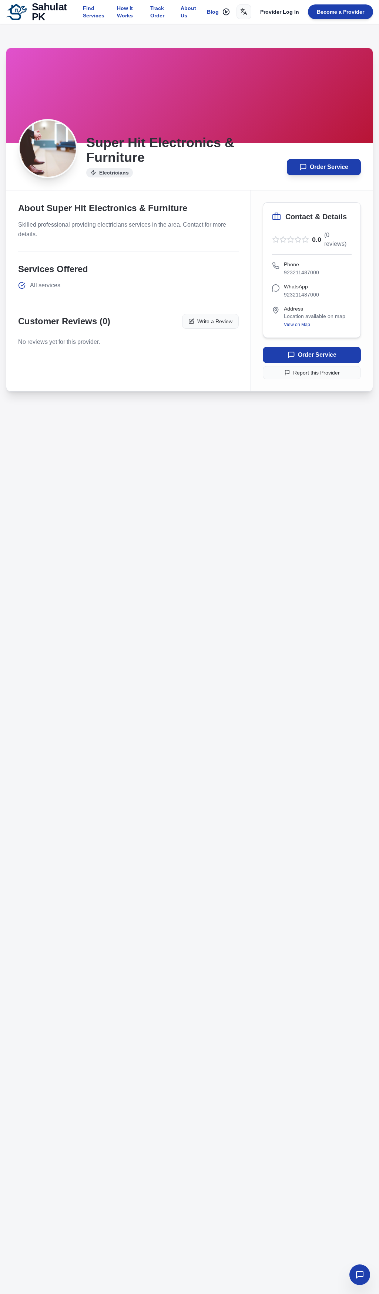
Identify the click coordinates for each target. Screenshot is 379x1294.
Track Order (157, 11)
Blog (213, 12)
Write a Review (214, 321)
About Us (188, 11)
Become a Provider (340, 12)
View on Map (297, 324)
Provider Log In (279, 12)
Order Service (329, 167)
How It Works (125, 11)
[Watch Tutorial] (226, 11)
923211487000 (301, 272)
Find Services (93, 11)
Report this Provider (316, 373)
